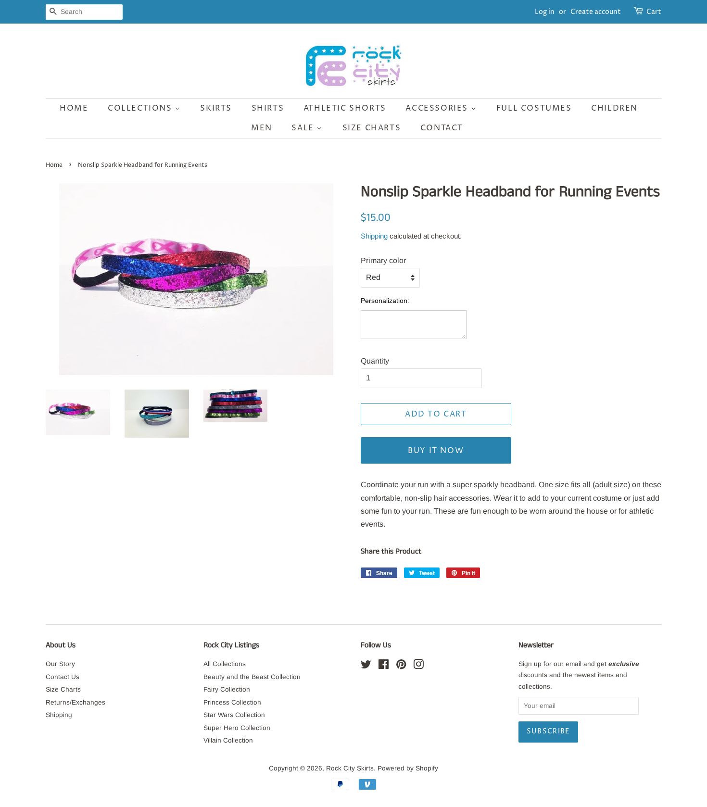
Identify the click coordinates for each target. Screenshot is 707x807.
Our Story (60, 664)
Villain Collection (228, 740)
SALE (303, 128)
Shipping (374, 236)
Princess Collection (232, 702)
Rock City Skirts (350, 768)
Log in (545, 11)
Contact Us (62, 677)
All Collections (224, 664)
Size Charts (371, 128)
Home (74, 108)
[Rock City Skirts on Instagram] (418, 666)
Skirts (216, 108)
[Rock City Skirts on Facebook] (383, 666)
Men (261, 128)
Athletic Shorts (344, 108)
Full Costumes (534, 108)
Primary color (383, 260)
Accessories (437, 108)
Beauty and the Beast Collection (252, 677)
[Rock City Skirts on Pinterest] (401, 666)
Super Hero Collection (236, 727)
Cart (653, 11)
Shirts (268, 108)
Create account (595, 11)
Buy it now (436, 450)
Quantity (375, 361)
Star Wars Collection (234, 715)
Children (614, 108)
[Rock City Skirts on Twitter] (366, 666)
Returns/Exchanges (75, 702)
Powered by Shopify (408, 768)
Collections (141, 108)
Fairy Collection (226, 689)
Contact (441, 128)
